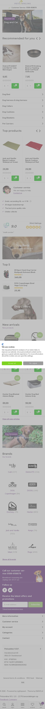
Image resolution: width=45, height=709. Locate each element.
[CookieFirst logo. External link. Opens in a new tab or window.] (3, 344)
